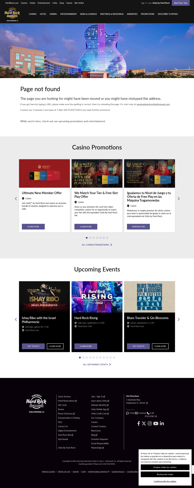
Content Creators (98, 426)
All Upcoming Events (95, 364)
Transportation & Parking (69, 418)
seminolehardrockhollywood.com (153, 104)
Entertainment (44, 2)
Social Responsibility (100, 443)
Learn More (33, 226)
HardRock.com (11, 2)
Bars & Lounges (88, 14)
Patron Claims (48, 472)
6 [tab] (104, 238)
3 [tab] (94, 238)
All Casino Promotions (95, 244)
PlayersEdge (96, 447)
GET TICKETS (33, 346)
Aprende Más (138, 226)
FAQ (60, 422)
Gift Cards (62, 405)
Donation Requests (99, 439)
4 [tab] (97, 238)
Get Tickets (138, 346)
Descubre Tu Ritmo (168, 14)
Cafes (54, 2)
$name (61, 409)
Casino (32, 14)
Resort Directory (65, 413)
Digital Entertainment (67, 430)
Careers (94, 422)
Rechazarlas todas (165, 474)
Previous (16, 198)
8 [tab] (104, 358)
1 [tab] (87, 238)
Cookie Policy (118, 472)
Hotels (32, 2)
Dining (53, 14)
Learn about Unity (99, 401)
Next (178, 198)
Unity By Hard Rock (66, 447)
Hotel (43, 14)
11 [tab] (114, 358)
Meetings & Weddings (112, 14)
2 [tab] (90, 238)
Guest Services (64, 396)
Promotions (147, 14)
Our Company (97, 418)
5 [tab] (100, 238)
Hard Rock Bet (64, 435)
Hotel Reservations (66, 401)
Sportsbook (63, 439)
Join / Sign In (97, 396)
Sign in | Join (155, 2)
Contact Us (63, 426)
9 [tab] (107, 358)
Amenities (132, 14)
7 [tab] (107, 238)
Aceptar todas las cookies (165, 467)
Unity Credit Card (98, 413)
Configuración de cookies (165, 481)
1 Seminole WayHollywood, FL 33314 (136, 401)
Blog (93, 435)
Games (69, 2)
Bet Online (79, 2)
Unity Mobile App (99, 409)
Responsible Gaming (97, 472)
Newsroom (96, 430)
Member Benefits (98, 405)
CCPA (83, 472)
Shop (62, 2)
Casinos (24, 2)
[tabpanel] (44, 198)
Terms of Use (64, 472)
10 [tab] (111, 358)
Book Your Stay (180, 2)
